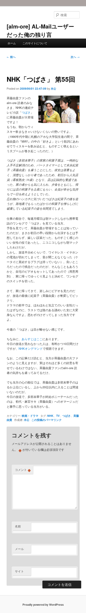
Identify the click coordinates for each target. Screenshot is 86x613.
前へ (11, 57)
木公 (53, 88)
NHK (50, 416)
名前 (18, 526)
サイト (19, 571)
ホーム (12, 43)
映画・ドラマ (30, 416)
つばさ (26, 112)
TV (58, 416)
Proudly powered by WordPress (43, 605)
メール (19, 549)
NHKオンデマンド (31, 348)
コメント (23, 469)
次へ (75, 57)
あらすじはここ (32, 339)
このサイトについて (34, 43)
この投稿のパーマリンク (46, 420)
